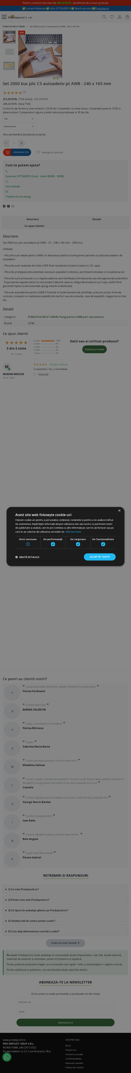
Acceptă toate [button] (100, 556)
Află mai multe (73, 531)
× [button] (119, 510)
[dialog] (65, 536)
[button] (27, 557)
